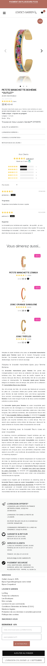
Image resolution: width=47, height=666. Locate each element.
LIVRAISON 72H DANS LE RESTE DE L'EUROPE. (20, 515)
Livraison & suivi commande (13, 603)
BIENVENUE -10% (9, 624)
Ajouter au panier (23, 653)
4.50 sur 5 (30, 158)
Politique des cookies (10, 614)
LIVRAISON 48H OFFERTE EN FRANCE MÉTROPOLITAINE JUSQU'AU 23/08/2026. (21, 508)
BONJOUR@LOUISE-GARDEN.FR (18, 558)
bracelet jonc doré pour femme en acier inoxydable (23, 469)
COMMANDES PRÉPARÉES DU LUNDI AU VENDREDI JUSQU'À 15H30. (22, 528)
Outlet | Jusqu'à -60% (10, 579)
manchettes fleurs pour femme (15, 385)
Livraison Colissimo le (23, 660)
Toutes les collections (10, 595)
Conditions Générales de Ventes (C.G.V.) (18, 606)
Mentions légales (8, 609)
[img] (7, 191)
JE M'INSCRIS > (22, 643)
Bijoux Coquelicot (9, 584)
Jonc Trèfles (23, 336)
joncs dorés (14, 401)
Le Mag (5, 592)
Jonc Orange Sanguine (23, 304)
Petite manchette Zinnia (23, 272)
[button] (7, 101)
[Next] (41, 50)
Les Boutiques (7, 598)
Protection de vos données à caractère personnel (21, 611)
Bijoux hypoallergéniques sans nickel (16, 581)
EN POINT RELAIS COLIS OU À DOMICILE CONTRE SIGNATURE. (22, 522)
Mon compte (7, 601)
